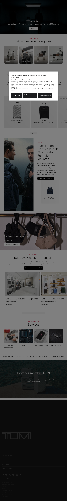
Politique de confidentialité (37, 88)
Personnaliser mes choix (45, 95)
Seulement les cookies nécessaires (30, 95)
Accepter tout (17, 95)
